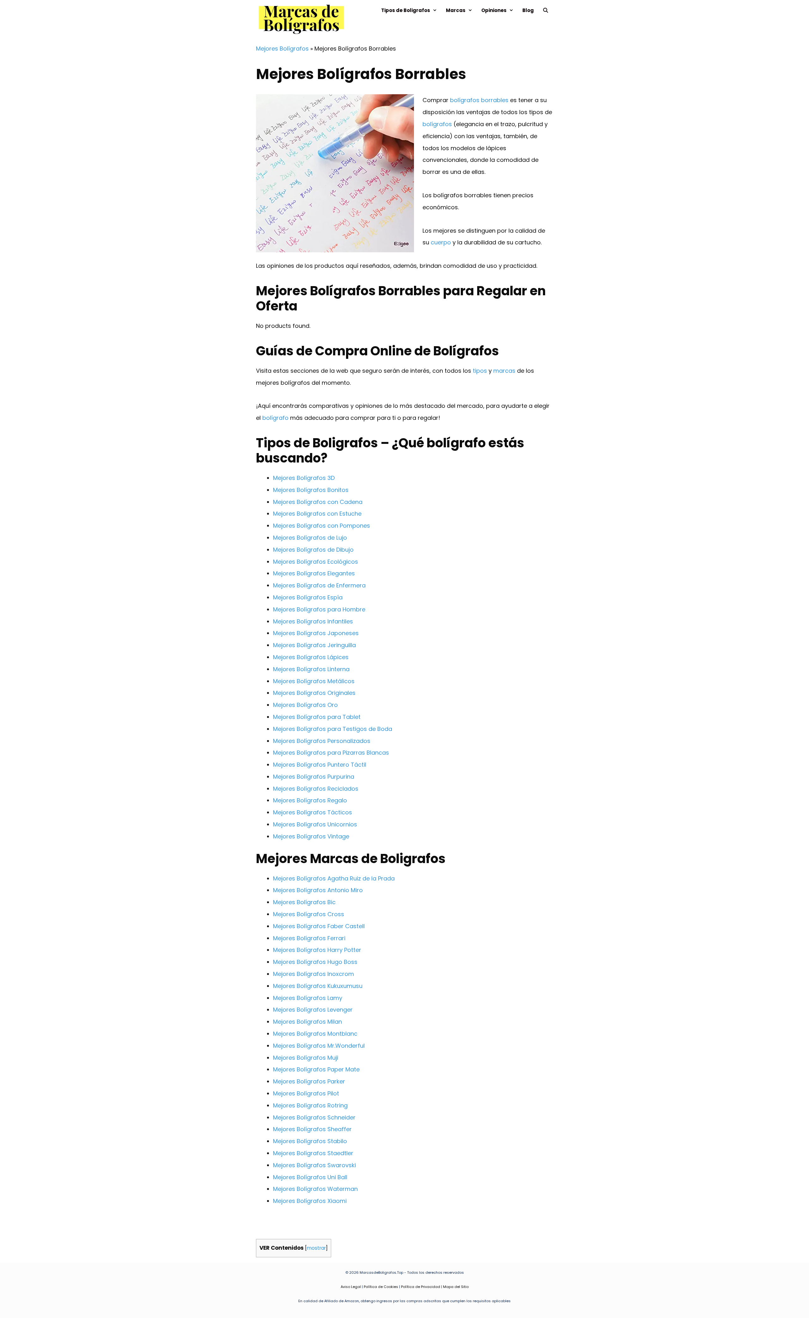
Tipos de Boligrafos (405, 10)
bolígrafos (437, 124)
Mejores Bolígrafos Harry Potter (317, 950)
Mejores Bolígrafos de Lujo (310, 538)
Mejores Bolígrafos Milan (307, 1022)
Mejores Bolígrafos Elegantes (314, 573)
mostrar (316, 1248)
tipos (480, 371)
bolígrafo (275, 418)
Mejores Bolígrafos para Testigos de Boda (332, 729)
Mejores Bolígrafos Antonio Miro (318, 890)
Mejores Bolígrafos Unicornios (315, 824)
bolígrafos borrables (479, 100)
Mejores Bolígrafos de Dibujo (313, 550)
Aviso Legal (351, 1286)
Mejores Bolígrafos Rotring (310, 1105)
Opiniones (494, 10)
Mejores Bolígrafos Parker (309, 1081)
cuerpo (441, 242)
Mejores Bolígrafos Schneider (314, 1117)
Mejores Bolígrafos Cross (308, 914)
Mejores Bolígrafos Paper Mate (316, 1069)
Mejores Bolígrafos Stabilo (310, 1141)
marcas (504, 371)
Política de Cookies (381, 1286)
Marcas (455, 10)
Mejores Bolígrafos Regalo (310, 800)
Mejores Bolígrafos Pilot (306, 1093)
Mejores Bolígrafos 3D (304, 478)
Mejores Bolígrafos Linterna (311, 669)
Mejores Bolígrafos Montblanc (315, 1034)
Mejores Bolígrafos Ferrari (309, 938)
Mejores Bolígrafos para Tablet (317, 717)
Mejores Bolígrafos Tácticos (312, 812)
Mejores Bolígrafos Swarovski (314, 1165)
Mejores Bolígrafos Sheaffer (312, 1129)
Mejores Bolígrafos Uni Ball (310, 1177)
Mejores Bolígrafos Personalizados (321, 741)
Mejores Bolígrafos (282, 48)
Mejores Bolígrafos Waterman (315, 1189)
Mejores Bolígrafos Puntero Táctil (319, 765)
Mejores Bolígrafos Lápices (311, 657)
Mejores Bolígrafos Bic (304, 902)
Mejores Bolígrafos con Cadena (317, 502)
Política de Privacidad (420, 1286)
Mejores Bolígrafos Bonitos (311, 490)
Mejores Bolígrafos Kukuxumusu (317, 986)
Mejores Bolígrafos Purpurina (313, 777)
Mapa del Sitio (456, 1286)
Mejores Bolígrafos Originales (314, 693)
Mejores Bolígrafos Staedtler (313, 1153)
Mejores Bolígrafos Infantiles (313, 621)
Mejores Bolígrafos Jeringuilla (314, 645)
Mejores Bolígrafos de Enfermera (319, 585)
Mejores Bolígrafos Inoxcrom (313, 974)
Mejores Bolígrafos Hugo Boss (315, 962)
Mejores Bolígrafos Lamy (307, 998)
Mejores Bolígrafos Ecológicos (315, 562)
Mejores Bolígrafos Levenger (313, 1010)
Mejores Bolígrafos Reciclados (315, 789)
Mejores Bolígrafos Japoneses (316, 633)
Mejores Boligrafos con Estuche (317, 514)
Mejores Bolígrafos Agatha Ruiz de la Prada (334, 878)
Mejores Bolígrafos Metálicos (314, 681)
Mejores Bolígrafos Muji (305, 1058)
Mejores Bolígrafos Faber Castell (319, 926)
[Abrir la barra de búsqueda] (545, 10)
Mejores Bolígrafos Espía (308, 597)
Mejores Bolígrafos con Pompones (321, 526)
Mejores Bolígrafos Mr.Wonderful (319, 1046)
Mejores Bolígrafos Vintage (311, 836)
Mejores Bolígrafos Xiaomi (310, 1201)
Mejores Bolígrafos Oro (305, 705)
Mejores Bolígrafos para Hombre (319, 609)
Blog (528, 10)
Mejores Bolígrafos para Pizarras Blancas (331, 753)
